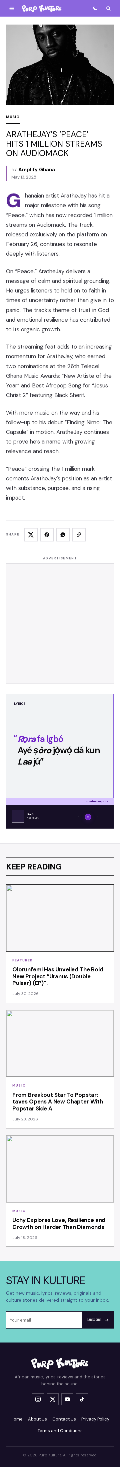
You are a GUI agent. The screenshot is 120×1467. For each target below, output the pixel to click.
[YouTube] (67, 1399)
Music (13, 117)
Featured (22, 960)
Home (17, 1419)
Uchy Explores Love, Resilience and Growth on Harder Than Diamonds (58, 1223)
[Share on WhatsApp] (63, 534)
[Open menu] (11, 8)
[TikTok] (82, 1399)
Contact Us (64, 1419)
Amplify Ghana (36, 169)
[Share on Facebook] (47, 534)
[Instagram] (38, 1399)
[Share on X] (31, 534)
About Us (37, 1419)
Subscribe (94, 1320)
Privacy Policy (95, 1419)
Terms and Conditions (60, 1430)
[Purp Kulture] (41, 8)
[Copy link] (79, 534)
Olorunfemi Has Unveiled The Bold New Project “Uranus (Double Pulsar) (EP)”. (57, 976)
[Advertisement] (60, 623)
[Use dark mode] (95, 8)
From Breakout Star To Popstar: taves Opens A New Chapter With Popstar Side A (57, 1102)
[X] (53, 1399)
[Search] (108, 8)
